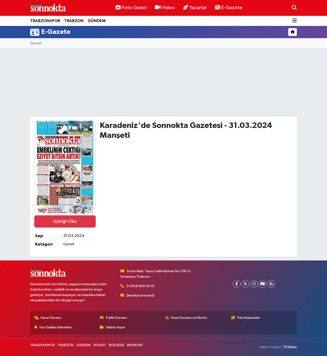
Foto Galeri (134, 7)
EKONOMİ (134, 345)
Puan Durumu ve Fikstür (189, 318)
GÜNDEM (97, 21)
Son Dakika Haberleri (55, 327)
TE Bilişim (290, 347)
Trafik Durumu (116, 318)
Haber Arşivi (115, 327)
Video (168, 7)
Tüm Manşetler (248, 318)
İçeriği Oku (65, 221)
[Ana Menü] (294, 21)
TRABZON (74, 21)
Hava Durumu (51, 318)
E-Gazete (231, 7)
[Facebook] (237, 284)
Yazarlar (198, 7)
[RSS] (271, 284)
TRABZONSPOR (45, 21)
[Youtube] (262, 284)
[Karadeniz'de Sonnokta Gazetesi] (48, 7)
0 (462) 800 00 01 (141, 286)
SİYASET (99, 345)
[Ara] (294, 8)
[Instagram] (254, 284)
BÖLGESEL (116, 345)
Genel (35, 43)
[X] (245, 284)
